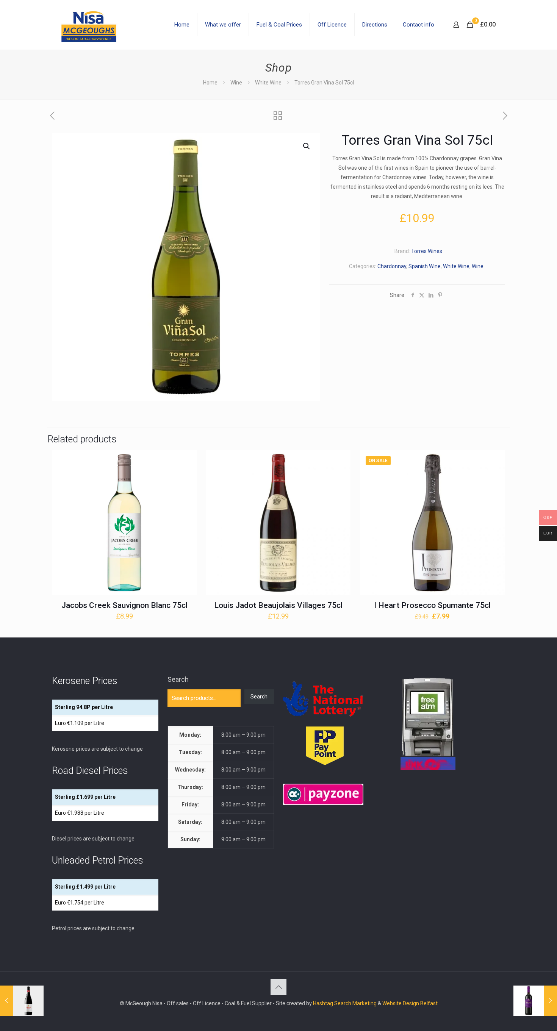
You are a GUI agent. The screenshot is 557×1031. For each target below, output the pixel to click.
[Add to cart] (186, 461)
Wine (236, 83)
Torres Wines (426, 251)
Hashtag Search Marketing (345, 1003)
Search (178, 679)
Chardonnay (391, 266)
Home (210, 83)
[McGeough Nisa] (88, 24)
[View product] (186, 477)
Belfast (429, 1003)
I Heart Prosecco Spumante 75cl (432, 605)
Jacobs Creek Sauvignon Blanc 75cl (124, 605)
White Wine (268, 83)
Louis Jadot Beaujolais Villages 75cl (278, 605)
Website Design (400, 1003)
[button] (306, 146)
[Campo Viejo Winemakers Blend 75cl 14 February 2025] (535, 1001)
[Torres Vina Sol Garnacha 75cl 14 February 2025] (22, 1001)
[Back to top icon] (278, 987)
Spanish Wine (424, 266)
